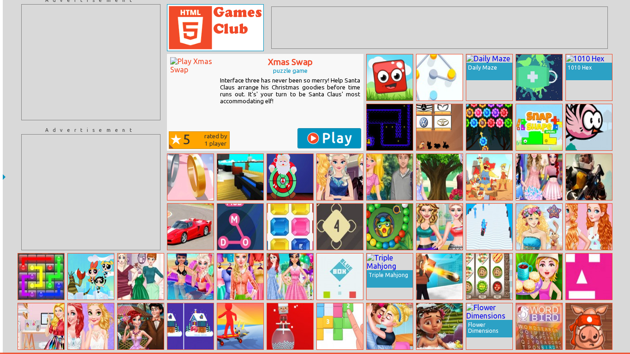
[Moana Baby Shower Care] (439, 326)
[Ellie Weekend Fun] (389, 177)
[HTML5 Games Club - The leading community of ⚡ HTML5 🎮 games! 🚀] (215, 28)
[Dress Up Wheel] (240, 276)
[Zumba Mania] (389, 226)
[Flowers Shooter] (489, 127)
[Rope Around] (439, 77)
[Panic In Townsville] (90, 276)
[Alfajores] (539, 276)
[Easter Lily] (539, 226)
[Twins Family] (389, 77)
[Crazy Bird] (588, 127)
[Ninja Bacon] (588, 326)
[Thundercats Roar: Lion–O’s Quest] (489, 177)
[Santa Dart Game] (290, 177)
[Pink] (588, 276)
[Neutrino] (339, 226)
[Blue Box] (339, 276)
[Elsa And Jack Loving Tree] (439, 177)
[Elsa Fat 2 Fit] (140, 276)
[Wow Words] (240, 226)
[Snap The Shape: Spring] (539, 127)
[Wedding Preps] (140, 326)
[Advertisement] (91, 62)
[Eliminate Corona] (539, 77)
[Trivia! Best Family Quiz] (439, 127)
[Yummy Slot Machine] (489, 276)
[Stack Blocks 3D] (339, 326)
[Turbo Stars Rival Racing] (240, 326)
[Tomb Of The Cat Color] (389, 127)
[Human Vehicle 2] (489, 226)
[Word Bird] (539, 326)
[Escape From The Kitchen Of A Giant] (240, 177)
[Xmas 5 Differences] (190, 326)
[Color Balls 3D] (290, 326)
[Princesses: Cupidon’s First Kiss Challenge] (389, 326)
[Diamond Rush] (290, 226)
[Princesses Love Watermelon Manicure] (588, 226)
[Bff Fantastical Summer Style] (190, 276)
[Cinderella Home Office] (41, 326)
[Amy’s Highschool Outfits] (539, 177)
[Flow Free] (41, 276)
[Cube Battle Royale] (439, 276)
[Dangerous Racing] (190, 226)
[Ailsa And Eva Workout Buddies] (439, 226)
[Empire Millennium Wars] (588, 177)
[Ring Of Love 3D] (190, 177)
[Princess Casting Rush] (339, 177)
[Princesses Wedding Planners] (90, 326)
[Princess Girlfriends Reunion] (290, 276)
